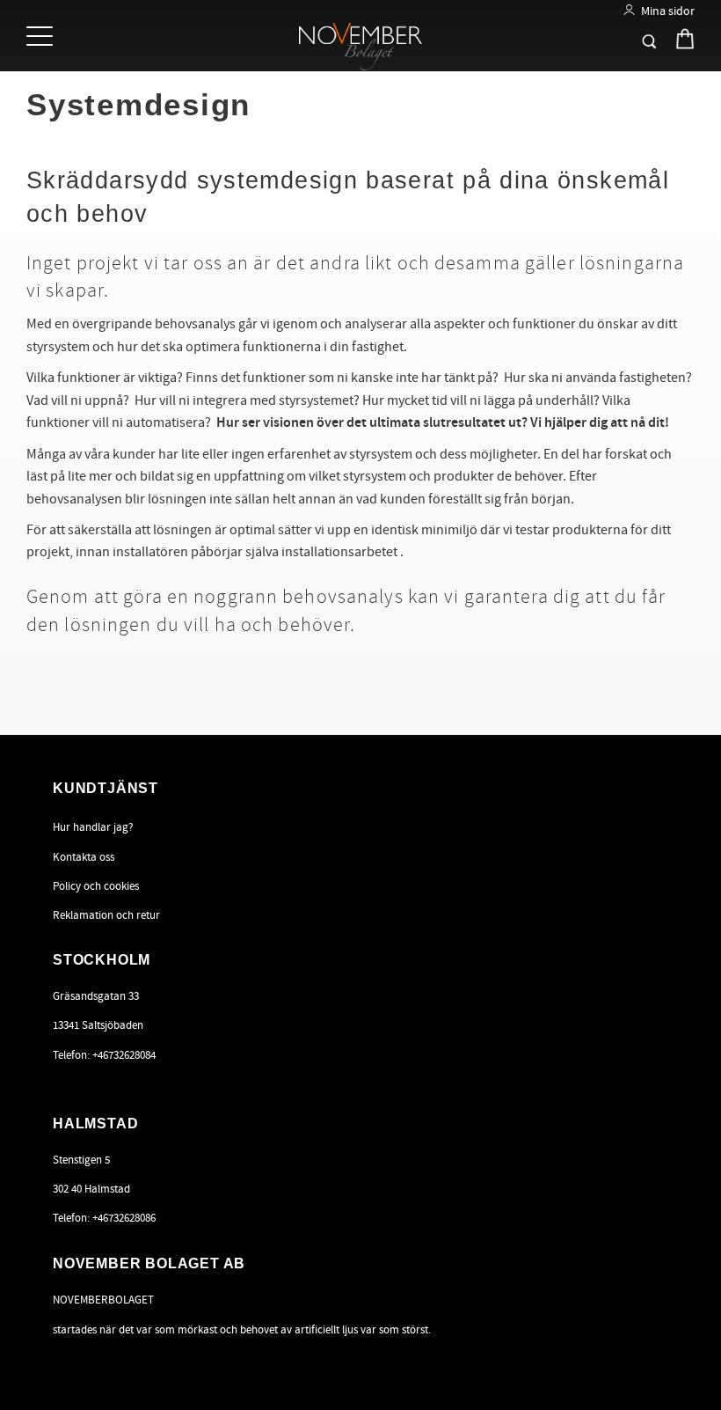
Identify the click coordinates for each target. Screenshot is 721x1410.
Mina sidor (668, 11)
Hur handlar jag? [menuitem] (93, 827)
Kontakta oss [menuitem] (83, 857)
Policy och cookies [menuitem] (96, 886)
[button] (41, 37)
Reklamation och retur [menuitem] (106, 915)
